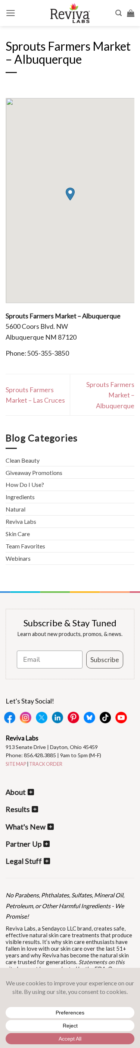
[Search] (118, 13)
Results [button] (18, 809)
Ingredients (20, 496)
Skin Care (18, 533)
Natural (15, 509)
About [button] (16, 792)
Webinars (18, 558)
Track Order (45, 764)
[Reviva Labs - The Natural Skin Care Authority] (70, 13)
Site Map (16, 764)
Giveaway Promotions (34, 472)
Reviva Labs (21, 521)
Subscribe (104, 659)
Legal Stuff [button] (24, 861)
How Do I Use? (25, 484)
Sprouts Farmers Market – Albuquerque (110, 395)
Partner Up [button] (23, 844)
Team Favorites (25, 546)
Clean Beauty (23, 460)
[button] (11, 13)
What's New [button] (26, 826)
